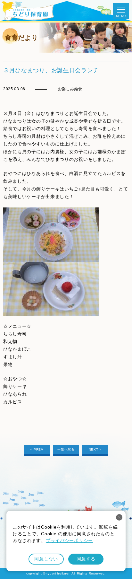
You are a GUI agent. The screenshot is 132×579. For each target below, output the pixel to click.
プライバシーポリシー (69, 540)
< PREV (37, 449)
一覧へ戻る (66, 449)
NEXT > (95, 449)
